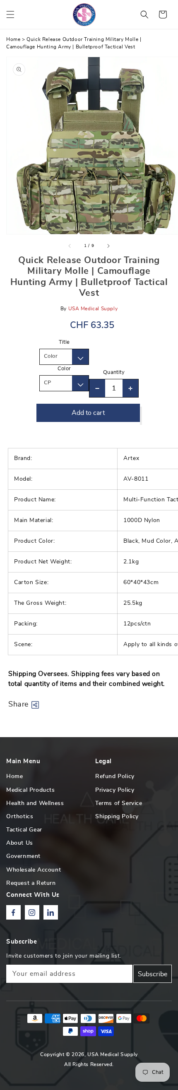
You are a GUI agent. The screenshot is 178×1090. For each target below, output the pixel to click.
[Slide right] (108, 246)
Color (64, 368)
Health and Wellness (35, 803)
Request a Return (31, 883)
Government (23, 856)
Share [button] (18, 704)
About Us (19, 843)
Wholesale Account (33, 870)
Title (64, 342)
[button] (10, 14)
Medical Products (30, 790)
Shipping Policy (117, 816)
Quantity (114, 372)
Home (13, 39)
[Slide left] (70, 246)
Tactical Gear (24, 830)
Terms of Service (118, 803)
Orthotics (19, 816)
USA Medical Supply (112, 1054)
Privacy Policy (114, 790)
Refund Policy (115, 776)
